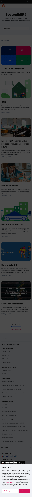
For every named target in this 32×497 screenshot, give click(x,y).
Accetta (24, 491)
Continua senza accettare (10, 462)
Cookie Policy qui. (10, 482)
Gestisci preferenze (10, 491)
